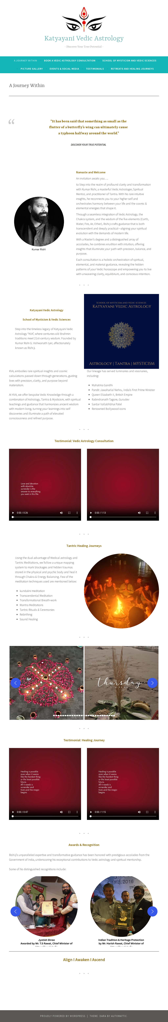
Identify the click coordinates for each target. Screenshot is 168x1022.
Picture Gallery (32, 68)
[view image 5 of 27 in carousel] (63, 715)
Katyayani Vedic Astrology (84, 39)
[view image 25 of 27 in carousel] (109, 715)
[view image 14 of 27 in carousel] (84, 715)
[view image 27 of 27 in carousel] (114, 715)
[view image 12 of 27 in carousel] (79, 715)
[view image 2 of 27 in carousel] (56, 715)
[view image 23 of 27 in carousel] (105, 715)
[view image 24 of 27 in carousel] (107, 715)
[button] (46, 683)
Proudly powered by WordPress (62, 1016)
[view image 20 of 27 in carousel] (98, 715)
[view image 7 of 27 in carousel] (68, 715)
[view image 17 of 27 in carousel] (91, 715)
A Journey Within (25, 60)
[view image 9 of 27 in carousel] (72, 715)
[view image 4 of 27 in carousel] (61, 715)
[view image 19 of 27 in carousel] (96, 715)
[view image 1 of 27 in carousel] (54, 715)
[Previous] (15, 683)
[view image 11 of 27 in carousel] (77, 715)
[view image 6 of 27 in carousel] (65, 715)
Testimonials (95, 68)
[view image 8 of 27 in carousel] (70, 715)
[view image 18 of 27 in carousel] (93, 715)
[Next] (152, 683)
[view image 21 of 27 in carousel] (100, 715)
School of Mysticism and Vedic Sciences (129, 60)
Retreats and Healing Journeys (132, 68)
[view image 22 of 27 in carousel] (103, 715)
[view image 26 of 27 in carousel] (112, 715)
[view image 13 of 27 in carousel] (82, 715)
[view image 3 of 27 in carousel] (59, 715)
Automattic (119, 1016)
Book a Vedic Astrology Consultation (69, 60)
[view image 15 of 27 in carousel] (86, 715)
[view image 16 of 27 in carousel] (89, 715)
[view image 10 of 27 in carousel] (75, 715)
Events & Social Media (64, 68)
